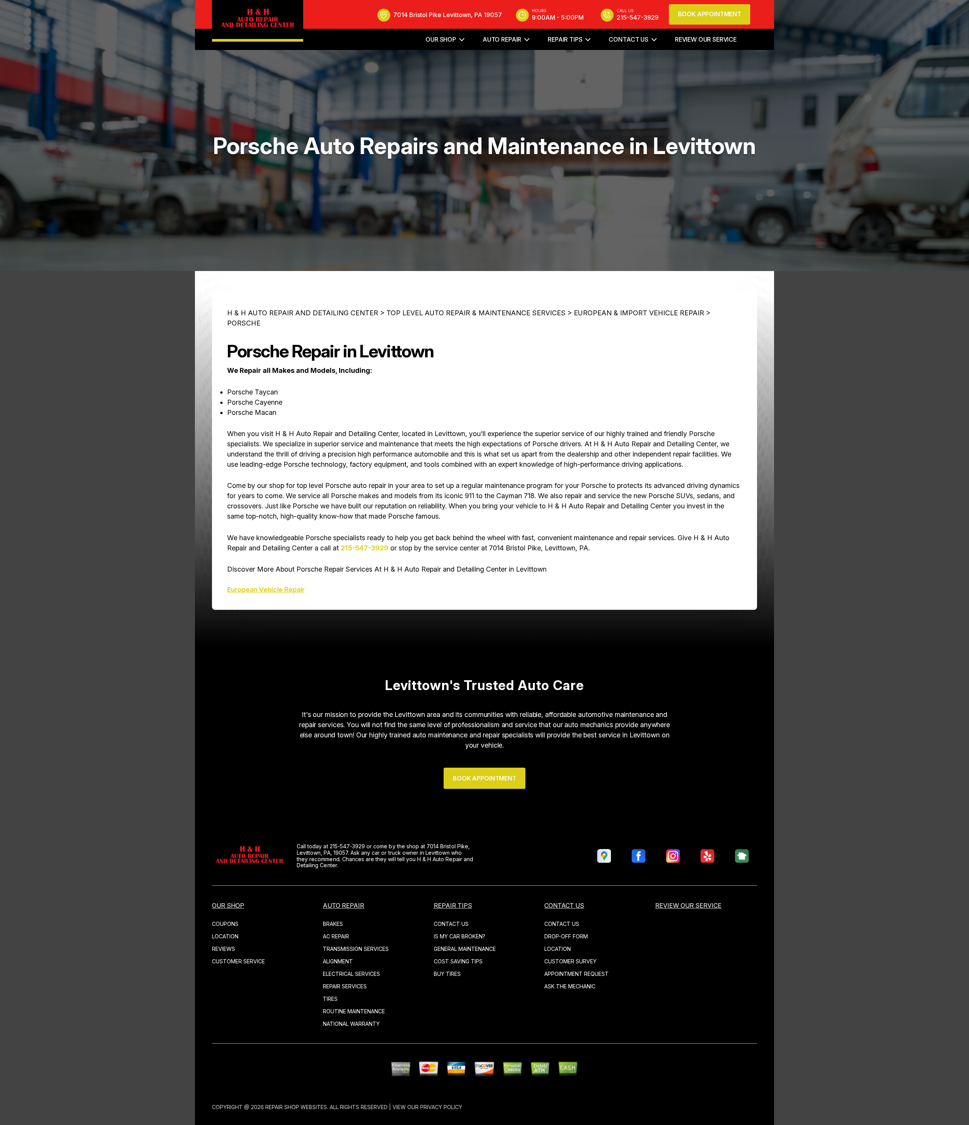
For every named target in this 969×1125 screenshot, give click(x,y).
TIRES (330, 999)
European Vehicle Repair (266, 590)
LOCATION (225, 936)
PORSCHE (243, 323)
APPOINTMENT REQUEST (576, 974)
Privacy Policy (441, 1107)
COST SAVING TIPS (458, 961)
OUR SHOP (440, 39)
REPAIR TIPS (565, 39)
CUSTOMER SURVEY (570, 961)
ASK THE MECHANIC (569, 986)
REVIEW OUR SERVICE (706, 39)
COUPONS (225, 924)
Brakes (333, 924)
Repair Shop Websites (296, 1107)
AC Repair (336, 936)
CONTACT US (628, 39)
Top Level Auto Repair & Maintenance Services (476, 313)
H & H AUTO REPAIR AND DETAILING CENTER (302, 313)
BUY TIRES (447, 974)
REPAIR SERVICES (345, 986)
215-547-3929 (364, 548)
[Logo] (257, 21)
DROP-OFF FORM (566, 936)
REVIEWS (223, 949)
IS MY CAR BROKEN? (459, 936)
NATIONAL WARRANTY (351, 1024)
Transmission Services (356, 949)
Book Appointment (709, 14)
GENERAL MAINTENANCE (465, 949)
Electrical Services (351, 974)
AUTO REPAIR (502, 39)
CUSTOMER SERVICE (238, 961)
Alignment (338, 961)
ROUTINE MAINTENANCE (354, 1011)
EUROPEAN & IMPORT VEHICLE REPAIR (639, 313)
